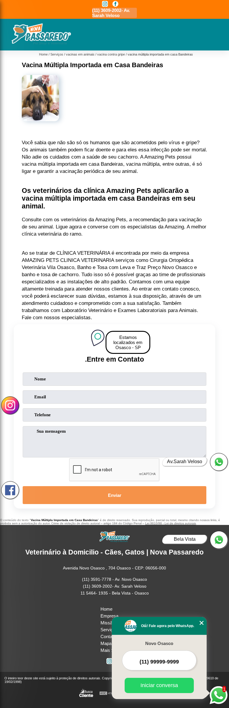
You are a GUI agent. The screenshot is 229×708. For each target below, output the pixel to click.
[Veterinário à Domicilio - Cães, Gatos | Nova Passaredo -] (41, 43)
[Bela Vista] (219, 540)
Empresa (109, 615)
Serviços (109, 629)
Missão (107, 622)
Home (106, 609)
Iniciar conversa (159, 685)
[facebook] (115, 4)
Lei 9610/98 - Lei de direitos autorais (170, 523)
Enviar (114, 495)
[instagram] (105, 4)
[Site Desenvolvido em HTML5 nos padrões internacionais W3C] (110, 693)
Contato (108, 636)
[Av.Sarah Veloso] (219, 462)
